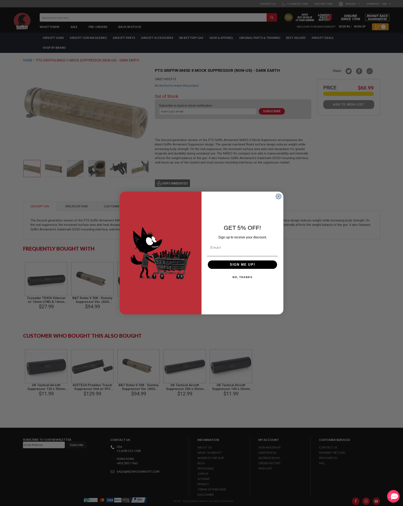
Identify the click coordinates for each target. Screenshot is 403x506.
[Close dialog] (278, 196)
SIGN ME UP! (242, 264)
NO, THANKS (243, 277)
